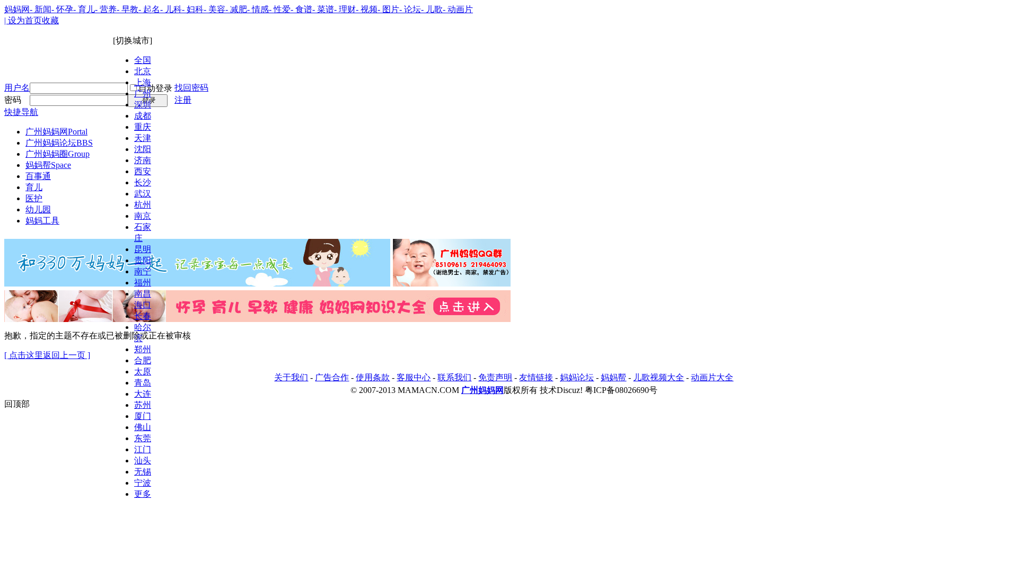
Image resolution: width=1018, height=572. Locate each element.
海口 (142, 304)
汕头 (142, 460)
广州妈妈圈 (57, 153)
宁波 (142, 482)
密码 (12, 99)
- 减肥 (236, 9)
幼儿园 (38, 209)
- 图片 (388, 9)
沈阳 (142, 149)
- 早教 (127, 9)
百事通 (38, 176)
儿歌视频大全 (658, 377)
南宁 (142, 271)
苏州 (142, 404)
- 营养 (106, 9)
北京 (142, 71)
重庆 (142, 126)
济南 (142, 160)
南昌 (142, 293)
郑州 (142, 349)
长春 (142, 315)
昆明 (142, 249)
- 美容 (214, 9)
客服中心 (414, 377)
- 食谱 (301, 9)
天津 (142, 137)
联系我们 (454, 377)
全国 (142, 60)
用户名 (17, 87)
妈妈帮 (48, 164)
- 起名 (149, 9)
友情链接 (536, 377)
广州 (142, 93)
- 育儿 (84, 9)
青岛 (142, 382)
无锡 (142, 471)
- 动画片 (458, 9)
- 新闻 (40, 9)
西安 (142, 171)
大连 (142, 393)
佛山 (142, 427)
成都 (142, 115)
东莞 (142, 438)
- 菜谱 (323, 9)
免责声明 (495, 377)
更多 (142, 493)
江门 (142, 449)
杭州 (142, 204)
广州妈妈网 (56, 131)
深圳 (142, 104)
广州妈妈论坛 (59, 142)
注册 (182, 99)
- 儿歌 (432, 9)
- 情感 (258, 9)
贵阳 (142, 260)
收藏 (50, 20)
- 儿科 (171, 9)
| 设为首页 (23, 20)
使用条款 (373, 377)
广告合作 (332, 377)
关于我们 (291, 377)
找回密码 (191, 87)
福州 (142, 282)
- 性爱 (280, 9)
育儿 (33, 187)
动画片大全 (712, 377)
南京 (142, 215)
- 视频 (367, 9)
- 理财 (345, 9)
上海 (142, 82)
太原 (142, 371)
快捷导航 (21, 112)
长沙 (142, 182)
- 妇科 (193, 9)
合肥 (142, 360)
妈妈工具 (42, 220)
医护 (33, 198)
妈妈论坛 (577, 377)
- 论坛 (410, 9)
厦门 (142, 416)
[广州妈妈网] (38, 68)
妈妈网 (17, 9)
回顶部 (17, 403)
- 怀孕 (62, 9)
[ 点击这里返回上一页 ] (47, 355)
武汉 (142, 193)
